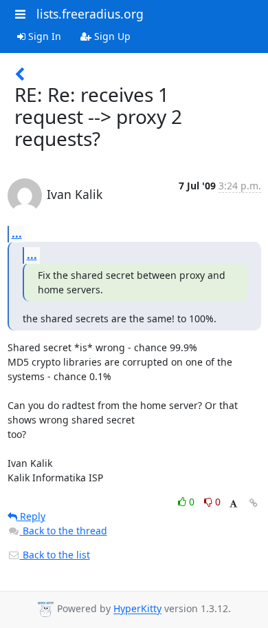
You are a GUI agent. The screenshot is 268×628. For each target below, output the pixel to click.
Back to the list (55, 554)
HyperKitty (137, 609)
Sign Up (111, 36)
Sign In (43, 36)
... (17, 233)
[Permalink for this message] (253, 503)
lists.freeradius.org (90, 14)
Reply (31, 516)
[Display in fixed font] (233, 503)
